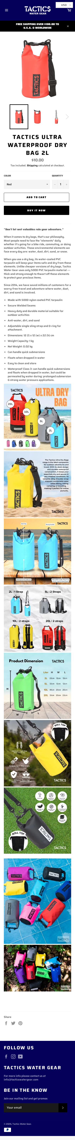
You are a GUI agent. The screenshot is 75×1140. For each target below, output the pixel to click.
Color (7, 175)
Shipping (32, 165)
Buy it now (36, 210)
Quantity (57, 175)
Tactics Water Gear (21, 1124)
